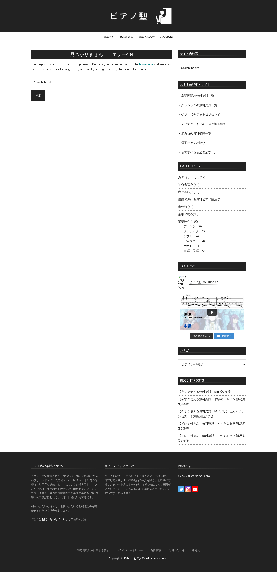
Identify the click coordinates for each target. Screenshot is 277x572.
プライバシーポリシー (129, 550)
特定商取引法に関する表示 (93, 550)
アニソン (190, 226)
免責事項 (155, 550)
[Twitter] (181, 489)
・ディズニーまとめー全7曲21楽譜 (201, 124)
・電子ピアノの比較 (191, 143)
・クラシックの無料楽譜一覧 (197, 105)
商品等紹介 (185, 192)
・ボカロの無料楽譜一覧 (194, 133)
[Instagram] (188, 489)
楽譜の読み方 (187, 214)
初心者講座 (185, 185)
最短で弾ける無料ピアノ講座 (197, 199)
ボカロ (188, 246)
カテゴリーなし (188, 177)
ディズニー (191, 241)
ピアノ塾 (138, 16)
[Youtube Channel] (195, 489)
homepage (146, 64)
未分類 (182, 207)
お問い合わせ (176, 550)
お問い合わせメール (53, 519)
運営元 (196, 550)
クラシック (191, 231)
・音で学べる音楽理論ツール (197, 152)
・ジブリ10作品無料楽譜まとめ (199, 114)
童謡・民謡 (191, 251)
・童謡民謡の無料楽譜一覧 (196, 96)
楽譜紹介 (184, 221)
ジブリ (188, 236)
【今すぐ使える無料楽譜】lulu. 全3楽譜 (204, 392)
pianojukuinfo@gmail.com (194, 475)
